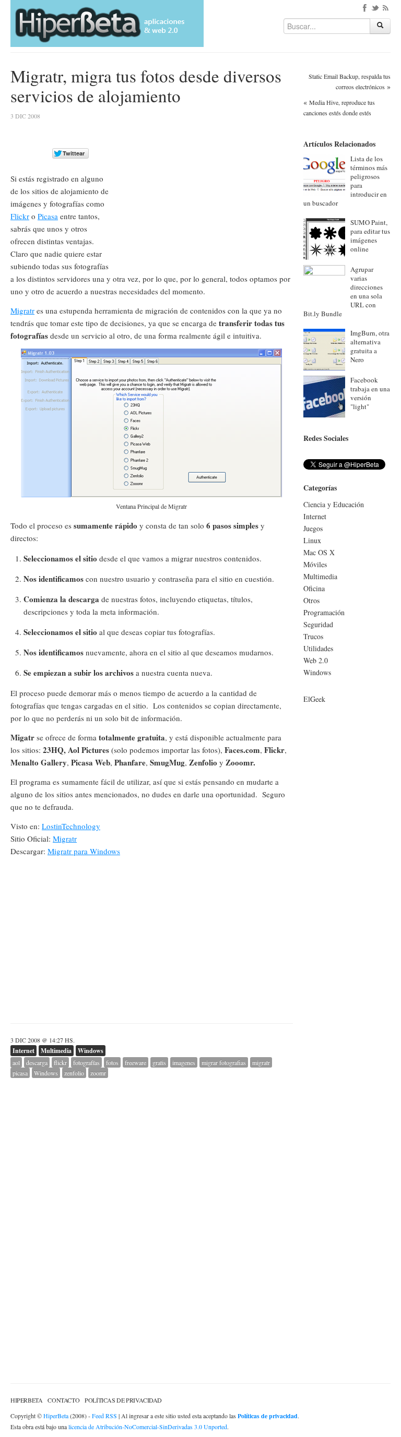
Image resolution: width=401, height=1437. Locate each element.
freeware (135, 1062)
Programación (324, 612)
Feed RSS (104, 1415)
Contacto (63, 1400)
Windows (90, 1050)
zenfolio (74, 1073)
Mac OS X (319, 552)
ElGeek (314, 699)
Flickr (19, 216)
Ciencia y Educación (333, 504)
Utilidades (318, 648)
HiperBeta (26, 1400)
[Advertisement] (205, 186)
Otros (311, 600)
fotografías (86, 1062)
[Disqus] (151, 1208)
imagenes (183, 1062)
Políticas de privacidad (123, 1400)
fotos (112, 1062)
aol (16, 1062)
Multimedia (56, 1050)
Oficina (314, 588)
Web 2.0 (315, 660)
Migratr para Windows (84, 851)
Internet (23, 1050)
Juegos (313, 528)
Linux (312, 540)
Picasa (48, 216)
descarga (37, 1062)
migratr (261, 1062)
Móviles (315, 564)
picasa (20, 1073)
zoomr (98, 1073)
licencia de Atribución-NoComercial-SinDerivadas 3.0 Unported (147, 1426)
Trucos (313, 636)
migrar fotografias (224, 1062)
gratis (159, 1062)
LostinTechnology (71, 826)
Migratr (22, 310)
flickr (60, 1062)
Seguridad (318, 624)
